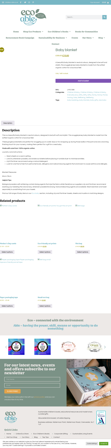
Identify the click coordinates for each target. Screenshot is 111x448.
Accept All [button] (103, 443)
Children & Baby (73, 92)
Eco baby (35, 193)
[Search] (104, 17)
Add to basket (83, 81)
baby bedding (72, 100)
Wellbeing (81, 97)
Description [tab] (7, 123)
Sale (75, 97)
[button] (33, 32)
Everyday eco (72, 95)
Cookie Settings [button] (92, 443)
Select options (7, 252)
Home (94, 95)
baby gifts (94, 100)
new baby (102, 100)
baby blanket (84, 100)
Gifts (80, 95)
